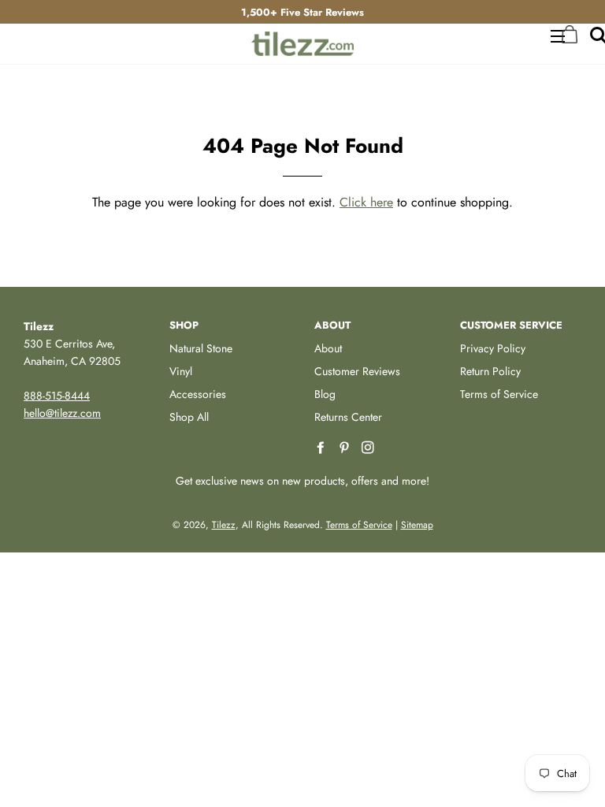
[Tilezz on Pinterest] (346, 448)
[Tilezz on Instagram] (369, 448)
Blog (325, 394)
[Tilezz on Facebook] (322, 448)
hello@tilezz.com (62, 413)
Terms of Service (499, 394)
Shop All (189, 417)
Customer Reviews (357, 371)
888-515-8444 (57, 396)
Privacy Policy (492, 348)
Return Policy (490, 371)
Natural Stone (200, 348)
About (328, 348)
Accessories (197, 394)
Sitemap (417, 525)
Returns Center (348, 417)
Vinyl (180, 371)
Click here (366, 202)
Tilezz (224, 525)
